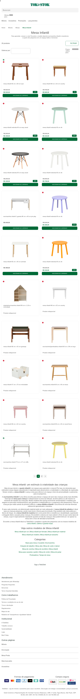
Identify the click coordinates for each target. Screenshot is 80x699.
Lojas (3, 632)
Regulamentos (6, 608)
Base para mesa (31, 543)
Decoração (5, 650)
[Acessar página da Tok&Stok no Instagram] (37, 568)
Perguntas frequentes (8, 584)
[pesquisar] (76, 10)
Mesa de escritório (41, 549)
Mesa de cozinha (28, 549)
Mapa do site (6, 611)
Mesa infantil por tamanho (49, 535)
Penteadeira (34, 555)
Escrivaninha (50, 543)
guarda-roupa (48, 523)
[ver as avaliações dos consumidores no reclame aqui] (62, 682)
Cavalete (41, 543)
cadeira (39, 523)
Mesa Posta (6, 655)
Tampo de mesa (44, 555)
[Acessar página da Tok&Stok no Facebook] (31, 568)
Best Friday (5, 635)
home (3, 27)
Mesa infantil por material (56, 532)
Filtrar (73, 43)
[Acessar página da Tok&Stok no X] (48, 568)
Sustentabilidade (7, 629)
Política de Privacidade (9, 599)
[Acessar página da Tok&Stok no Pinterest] (42, 568)
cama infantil (31, 523)
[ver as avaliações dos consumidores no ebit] (53, 682)
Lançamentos (32, 21)
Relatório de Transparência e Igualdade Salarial (16, 614)
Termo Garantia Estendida (10, 591)
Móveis (4, 21)
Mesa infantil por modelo (30, 535)
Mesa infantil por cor (22, 532)
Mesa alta (39, 546)
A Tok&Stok (5, 622)
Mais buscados (7, 661)
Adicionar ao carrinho (20, 95)
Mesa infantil (53, 549)
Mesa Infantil (27, 27)
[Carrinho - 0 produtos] (77, 5)
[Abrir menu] (13, 5)
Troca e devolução (7, 605)
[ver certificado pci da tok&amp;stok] (72, 682)
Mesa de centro (44, 552)
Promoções (22, 21)
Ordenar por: (6, 50)
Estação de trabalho (27, 546)
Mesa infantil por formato (38, 532)
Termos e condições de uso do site (12, 602)
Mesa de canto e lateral (51, 546)
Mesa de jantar (56, 552)
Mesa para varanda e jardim (28, 552)
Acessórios (12, 21)
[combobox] (20, 51)
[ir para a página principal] (40, 4)
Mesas (18, 27)
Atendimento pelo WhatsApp (10, 581)
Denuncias (5, 588)
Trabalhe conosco (7, 626)
